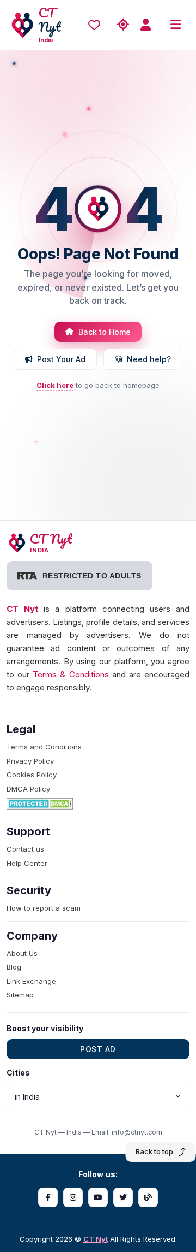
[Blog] (148, 1197)
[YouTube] (98, 1197)
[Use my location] (123, 25)
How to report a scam (44, 907)
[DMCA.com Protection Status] (98, 803)
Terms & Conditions (70, 674)
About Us (22, 953)
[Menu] (175, 25)
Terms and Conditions (44, 746)
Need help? (149, 359)
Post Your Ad (61, 359)
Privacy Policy (30, 761)
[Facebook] (48, 1197)
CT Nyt (95, 1239)
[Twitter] (123, 1197)
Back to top (154, 1151)
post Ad (98, 1049)
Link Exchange (31, 981)
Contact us (25, 848)
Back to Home (104, 331)
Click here (55, 385)
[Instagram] (73, 1197)
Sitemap (20, 994)
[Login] (149, 25)
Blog (14, 966)
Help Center (27, 863)
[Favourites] (97, 25)
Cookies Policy (32, 774)
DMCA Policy (28, 788)
